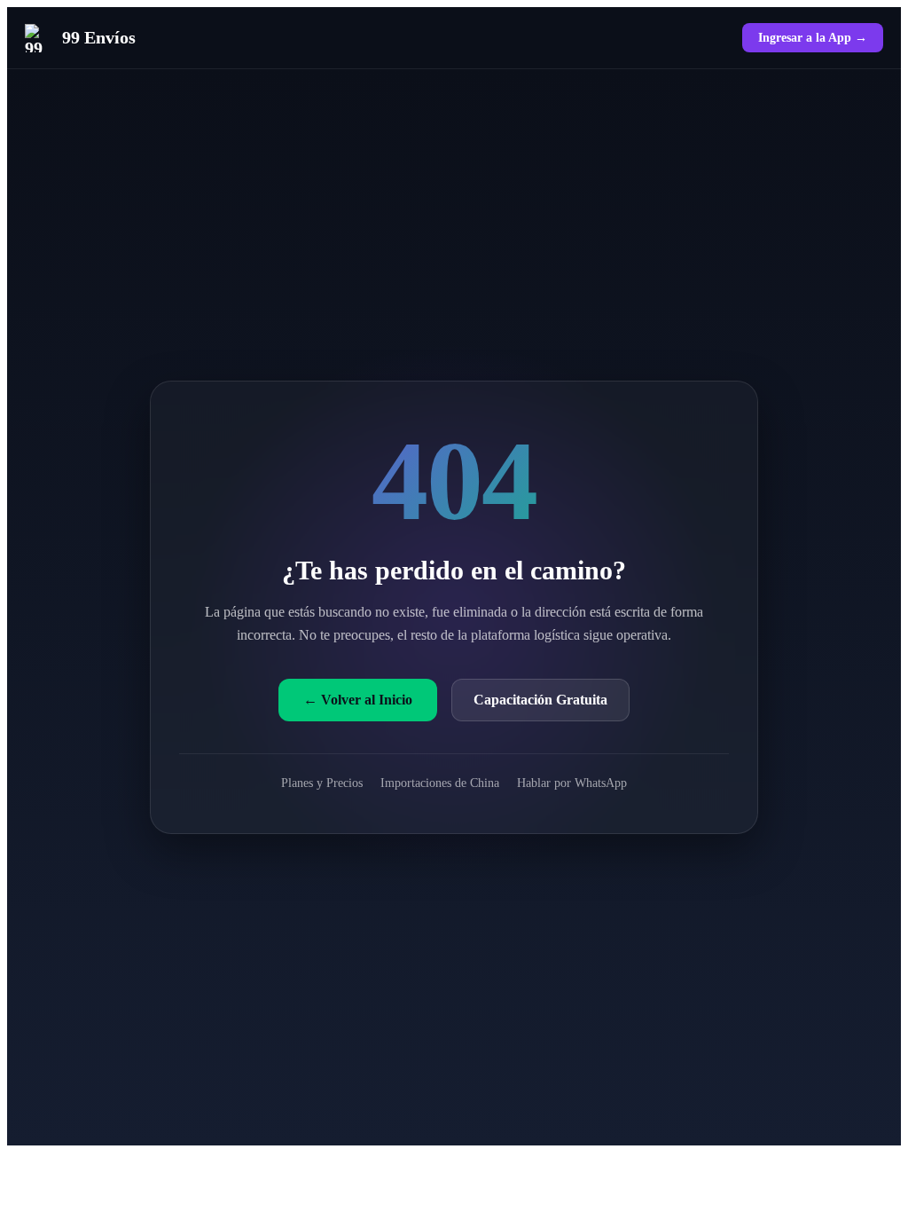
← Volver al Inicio (357, 699)
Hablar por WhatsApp (572, 782)
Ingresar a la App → (812, 37)
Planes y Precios (322, 782)
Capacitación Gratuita (540, 699)
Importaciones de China (439, 782)
